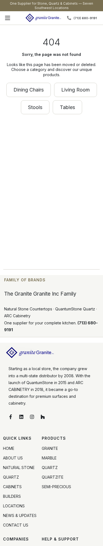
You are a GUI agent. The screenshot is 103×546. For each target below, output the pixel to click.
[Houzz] (42, 417)
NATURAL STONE (19, 467)
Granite (50, 448)
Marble (49, 458)
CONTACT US (15, 525)
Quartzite (52, 477)
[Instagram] (32, 417)
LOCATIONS (14, 506)
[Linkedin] (21, 417)
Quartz (50, 467)
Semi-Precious (56, 486)
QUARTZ (11, 477)
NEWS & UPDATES (20, 515)
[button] (7, 18)
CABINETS (12, 486)
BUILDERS (12, 496)
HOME (8, 448)
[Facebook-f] (10, 417)
